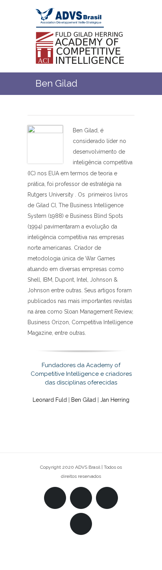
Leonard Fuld (50, 400)
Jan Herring (114, 400)
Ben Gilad (83, 400)
